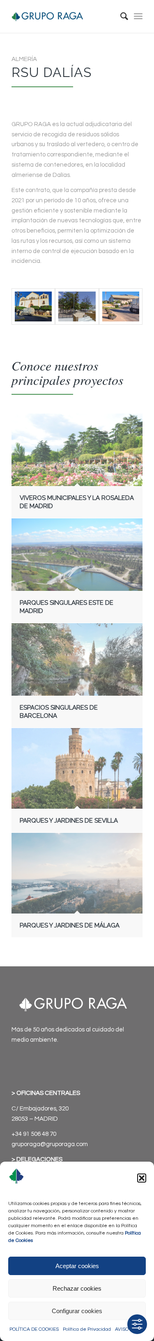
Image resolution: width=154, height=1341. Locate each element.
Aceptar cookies (77, 1265)
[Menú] (138, 16)
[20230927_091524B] (121, 306)
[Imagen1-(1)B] (77, 306)
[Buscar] (120, 16)
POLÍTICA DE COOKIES (34, 1329)
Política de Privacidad (87, 1329)
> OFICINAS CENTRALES (45, 1093)
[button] (142, 1178)
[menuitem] (120, 16)
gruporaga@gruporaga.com (49, 1144)
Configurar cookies (77, 1310)
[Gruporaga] (63, 16)
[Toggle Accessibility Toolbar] (137, 1324)
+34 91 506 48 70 (33, 1134)
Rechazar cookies (77, 1288)
